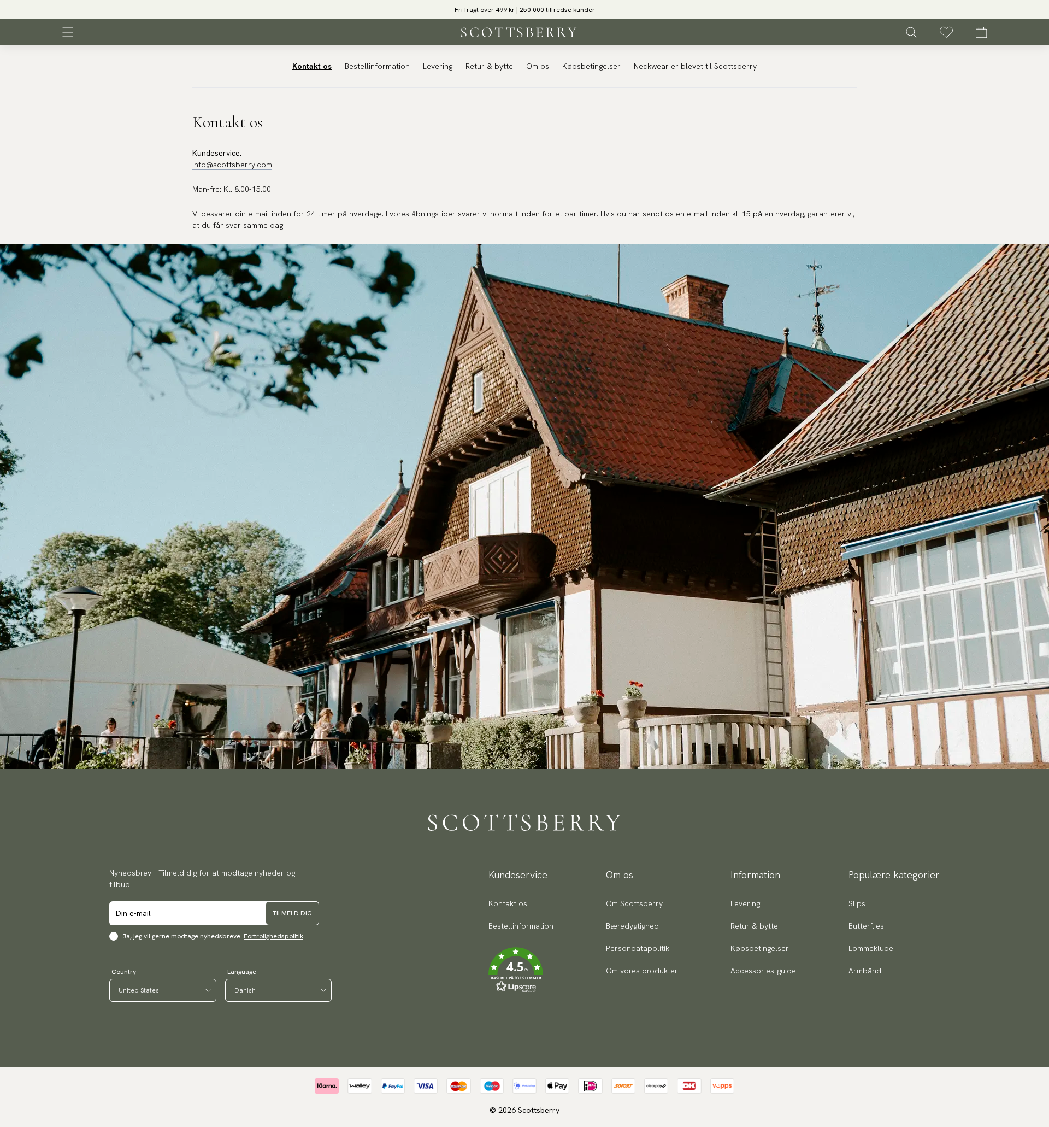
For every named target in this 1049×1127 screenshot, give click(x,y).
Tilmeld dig (292, 913)
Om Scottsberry (634, 903)
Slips (856, 903)
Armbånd (864, 971)
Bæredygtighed (632, 926)
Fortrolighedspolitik (273, 936)
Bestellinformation (377, 66)
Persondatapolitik (637, 948)
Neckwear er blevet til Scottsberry (695, 66)
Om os (537, 66)
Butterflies (866, 926)
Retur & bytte (489, 66)
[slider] (524, 9)
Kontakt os (312, 66)
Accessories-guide (763, 971)
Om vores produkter (642, 971)
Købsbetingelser (591, 66)
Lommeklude (870, 948)
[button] (524, 13)
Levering (437, 66)
